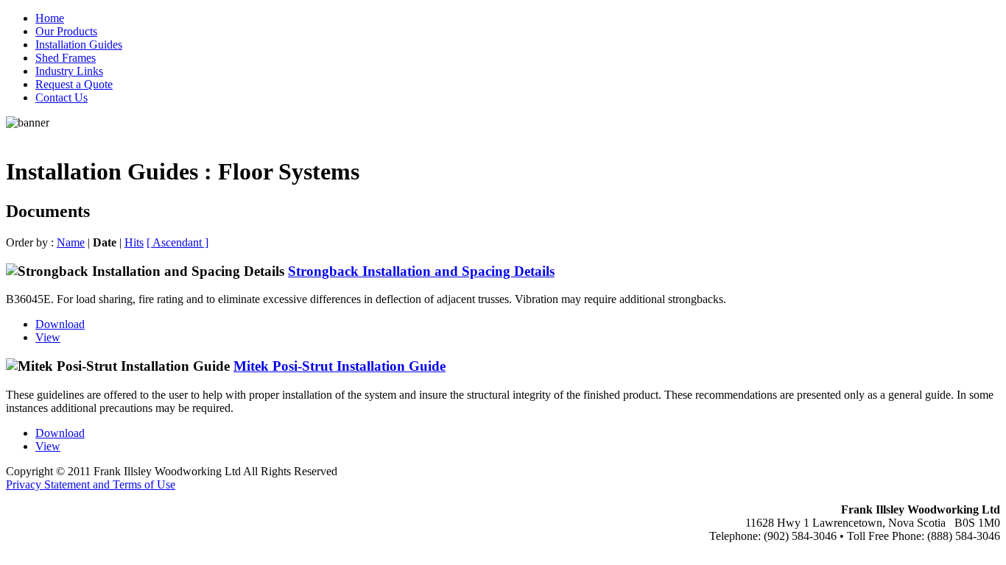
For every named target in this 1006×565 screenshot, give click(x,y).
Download (60, 324)
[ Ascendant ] (177, 242)
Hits (134, 242)
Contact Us (61, 97)
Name (71, 242)
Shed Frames (65, 57)
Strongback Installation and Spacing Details (421, 271)
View (47, 337)
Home (49, 18)
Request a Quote (74, 84)
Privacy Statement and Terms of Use (90, 484)
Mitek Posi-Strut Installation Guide (339, 366)
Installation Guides (78, 44)
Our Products (66, 31)
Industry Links (69, 71)
